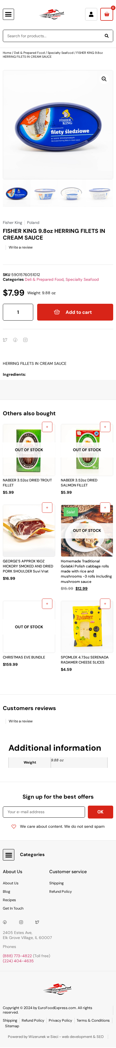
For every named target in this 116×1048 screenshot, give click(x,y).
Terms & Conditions (93, 1020)
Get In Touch (13, 908)
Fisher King (12, 222)
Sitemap (12, 1026)
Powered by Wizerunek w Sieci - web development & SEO (56, 1036)
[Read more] (47, 427)
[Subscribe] (100, 812)
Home (7, 53)
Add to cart (79, 312)
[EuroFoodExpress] (39, 922)
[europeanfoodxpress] (23, 922)
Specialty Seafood (60, 53)
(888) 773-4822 (17, 955)
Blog (6, 891)
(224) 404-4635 (18, 960)
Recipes (9, 900)
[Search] (107, 36)
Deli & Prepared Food (29, 53)
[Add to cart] (47, 507)
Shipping (56, 883)
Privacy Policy (60, 1020)
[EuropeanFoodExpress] (7, 922)
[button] (8, 14)
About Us (11, 883)
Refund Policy (60, 891)
